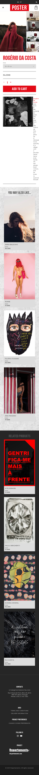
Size (4, 63)
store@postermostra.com (19, 690)
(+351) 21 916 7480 (22, 696)
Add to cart (19, 89)
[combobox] (19, 66)
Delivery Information (19, 713)
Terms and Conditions (19, 710)
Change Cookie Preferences (19, 723)
